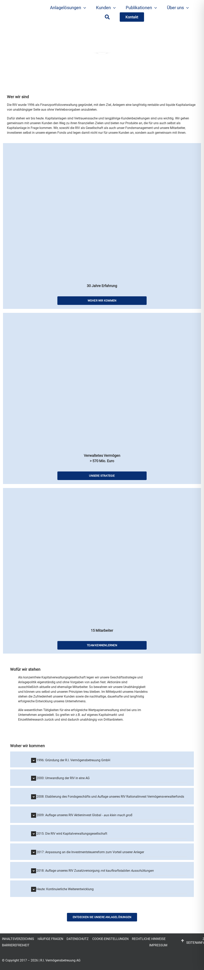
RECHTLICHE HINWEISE (149, 939)
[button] (109, 760)
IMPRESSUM (158, 945)
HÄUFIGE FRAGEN (50, 939)
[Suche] (107, 17)
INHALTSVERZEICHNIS (18, 939)
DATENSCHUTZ (78, 939)
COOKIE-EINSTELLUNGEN (110, 939)
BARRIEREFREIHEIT (15, 945)
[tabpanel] (83, 700)
